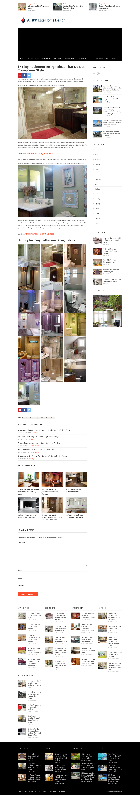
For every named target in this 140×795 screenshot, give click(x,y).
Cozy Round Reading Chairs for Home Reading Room (34, 719)
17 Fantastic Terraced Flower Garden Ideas (87, 756)
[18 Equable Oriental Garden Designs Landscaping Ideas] (75, 766)
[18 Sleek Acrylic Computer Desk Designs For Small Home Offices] (22, 731)
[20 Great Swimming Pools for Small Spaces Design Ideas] (102, 777)
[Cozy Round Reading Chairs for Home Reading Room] (22, 718)
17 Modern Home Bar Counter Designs (114, 628)
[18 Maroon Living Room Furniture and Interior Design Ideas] (22, 661)
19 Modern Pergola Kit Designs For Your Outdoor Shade (34, 695)
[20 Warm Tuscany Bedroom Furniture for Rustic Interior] (22, 777)
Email (20, 578)
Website (21, 586)
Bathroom (69, 58)
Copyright (53, 791)
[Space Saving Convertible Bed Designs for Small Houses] (97, 240)
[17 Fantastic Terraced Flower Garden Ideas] (75, 756)
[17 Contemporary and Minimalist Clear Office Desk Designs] (49, 756)
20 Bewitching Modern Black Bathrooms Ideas (27, 516)
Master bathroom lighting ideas (39, 233)
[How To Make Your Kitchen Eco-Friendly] (102, 654)
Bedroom (46, 58)
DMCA (44, 791)
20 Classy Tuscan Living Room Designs (34, 626)
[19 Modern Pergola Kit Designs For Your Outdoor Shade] (22, 694)
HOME (22, 58)
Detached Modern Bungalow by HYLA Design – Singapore (112, 99)
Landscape (35, 446)
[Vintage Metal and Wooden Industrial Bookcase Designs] (22, 683)
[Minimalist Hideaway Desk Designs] (97, 272)
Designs (30, 4)
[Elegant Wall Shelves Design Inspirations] (93, 6)
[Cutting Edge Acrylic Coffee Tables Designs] (57, 6)
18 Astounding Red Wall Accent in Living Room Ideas (34, 650)
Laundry (97, 199)
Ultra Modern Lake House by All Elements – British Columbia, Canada (112, 123)
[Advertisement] (70, 41)
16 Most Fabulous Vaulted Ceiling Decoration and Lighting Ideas (44, 430)
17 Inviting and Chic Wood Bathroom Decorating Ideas (28, 491)
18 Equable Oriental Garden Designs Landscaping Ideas (88, 765)
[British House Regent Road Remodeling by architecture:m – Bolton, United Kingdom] (97, 110)
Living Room (24, 608)
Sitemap (62, 791)
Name (20, 570)
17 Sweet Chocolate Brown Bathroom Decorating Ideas (88, 661)
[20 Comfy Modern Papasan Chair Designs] (22, 707)
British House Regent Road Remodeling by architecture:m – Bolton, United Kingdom (112, 111)
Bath (96, 155)
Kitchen (57, 58)
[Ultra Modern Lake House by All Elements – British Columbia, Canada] (97, 123)
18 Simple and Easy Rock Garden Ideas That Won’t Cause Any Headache (88, 776)
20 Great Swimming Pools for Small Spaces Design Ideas (114, 778)
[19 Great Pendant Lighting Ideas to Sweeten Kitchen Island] (102, 665)
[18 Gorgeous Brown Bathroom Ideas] (76, 479)
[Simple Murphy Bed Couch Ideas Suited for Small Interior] (49, 650)
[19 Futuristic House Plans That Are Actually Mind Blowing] (97, 134)
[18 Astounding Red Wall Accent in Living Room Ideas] (22, 650)
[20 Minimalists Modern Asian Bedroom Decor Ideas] (49, 663)
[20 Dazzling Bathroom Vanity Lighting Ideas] (76, 505)
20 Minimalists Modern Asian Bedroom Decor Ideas (60, 664)
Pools (31, 439)
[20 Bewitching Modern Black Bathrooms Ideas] (28, 505)
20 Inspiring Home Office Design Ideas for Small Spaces (61, 778)
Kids (96, 184)
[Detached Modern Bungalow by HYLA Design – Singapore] (97, 99)
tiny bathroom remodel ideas (46, 418)
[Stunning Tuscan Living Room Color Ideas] (22, 616)
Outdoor (82, 58)
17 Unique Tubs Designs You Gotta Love (88, 650)
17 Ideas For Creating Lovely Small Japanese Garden (39, 443)
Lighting (35, 433)
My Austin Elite (118, 791)
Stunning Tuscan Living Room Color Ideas (34, 615)
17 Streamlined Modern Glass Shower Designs (87, 639)
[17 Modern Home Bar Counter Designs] (102, 628)
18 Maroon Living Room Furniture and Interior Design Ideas (42, 456)
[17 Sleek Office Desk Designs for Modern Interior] (49, 768)
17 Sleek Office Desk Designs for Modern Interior (61, 767)
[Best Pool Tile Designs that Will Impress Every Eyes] (102, 756)
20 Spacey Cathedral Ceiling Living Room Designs (34, 638)
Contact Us (22, 791)
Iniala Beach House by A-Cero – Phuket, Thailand (38, 450)
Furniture (98, 179)
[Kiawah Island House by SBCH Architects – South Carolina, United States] (97, 88)
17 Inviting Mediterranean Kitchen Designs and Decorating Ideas (114, 641)
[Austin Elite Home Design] (43, 20)
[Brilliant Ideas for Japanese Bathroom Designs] (52, 479)
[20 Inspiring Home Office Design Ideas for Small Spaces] (49, 777)
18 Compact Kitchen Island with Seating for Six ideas (114, 616)
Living (32, 459)
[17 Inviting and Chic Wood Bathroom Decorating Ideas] (28, 479)
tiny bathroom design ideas (29, 418)
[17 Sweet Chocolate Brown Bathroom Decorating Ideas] (75, 661)
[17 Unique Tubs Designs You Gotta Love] (75, 650)
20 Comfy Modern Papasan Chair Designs (34, 707)
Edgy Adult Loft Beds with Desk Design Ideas (112, 280)
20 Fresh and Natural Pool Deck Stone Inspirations (115, 767)
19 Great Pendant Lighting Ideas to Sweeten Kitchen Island (114, 666)
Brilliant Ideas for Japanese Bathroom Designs (50, 491)
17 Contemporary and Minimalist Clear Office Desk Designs (61, 757)
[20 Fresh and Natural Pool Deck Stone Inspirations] (102, 768)
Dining (97, 169)
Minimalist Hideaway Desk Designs (111, 271)
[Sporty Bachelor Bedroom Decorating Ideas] (49, 639)
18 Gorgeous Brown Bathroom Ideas (73, 490)
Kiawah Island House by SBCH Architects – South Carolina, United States (112, 88)
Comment (21, 542)
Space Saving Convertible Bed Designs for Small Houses (112, 240)
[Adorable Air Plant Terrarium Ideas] (22, 6)
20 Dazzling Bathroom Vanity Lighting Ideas (75, 516)
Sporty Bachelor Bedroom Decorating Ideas (61, 639)
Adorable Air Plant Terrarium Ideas (109, 261)
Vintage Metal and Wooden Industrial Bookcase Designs (34, 683)
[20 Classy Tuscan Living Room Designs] (22, 626)
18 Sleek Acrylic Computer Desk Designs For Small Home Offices (34, 732)
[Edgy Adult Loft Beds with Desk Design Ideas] (97, 281)
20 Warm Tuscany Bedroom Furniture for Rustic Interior (34, 777)
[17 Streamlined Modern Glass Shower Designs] (75, 639)
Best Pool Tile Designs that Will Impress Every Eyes (39, 437)
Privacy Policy (34, 791)
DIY (34, 4)
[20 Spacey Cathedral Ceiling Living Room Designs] (22, 637)
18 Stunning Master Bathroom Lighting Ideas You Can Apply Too (52, 517)
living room (33, 58)
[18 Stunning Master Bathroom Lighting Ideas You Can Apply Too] (52, 505)
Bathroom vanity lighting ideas (39, 153)
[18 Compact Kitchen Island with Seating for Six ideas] (102, 616)
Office (97, 213)
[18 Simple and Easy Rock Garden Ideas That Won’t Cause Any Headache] (75, 775)
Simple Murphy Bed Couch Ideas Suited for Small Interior (60, 651)
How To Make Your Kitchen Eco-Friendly (115, 654)
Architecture (102, 58)
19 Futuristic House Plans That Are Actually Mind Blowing (112, 134)
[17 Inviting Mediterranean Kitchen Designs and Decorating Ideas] (102, 639)
